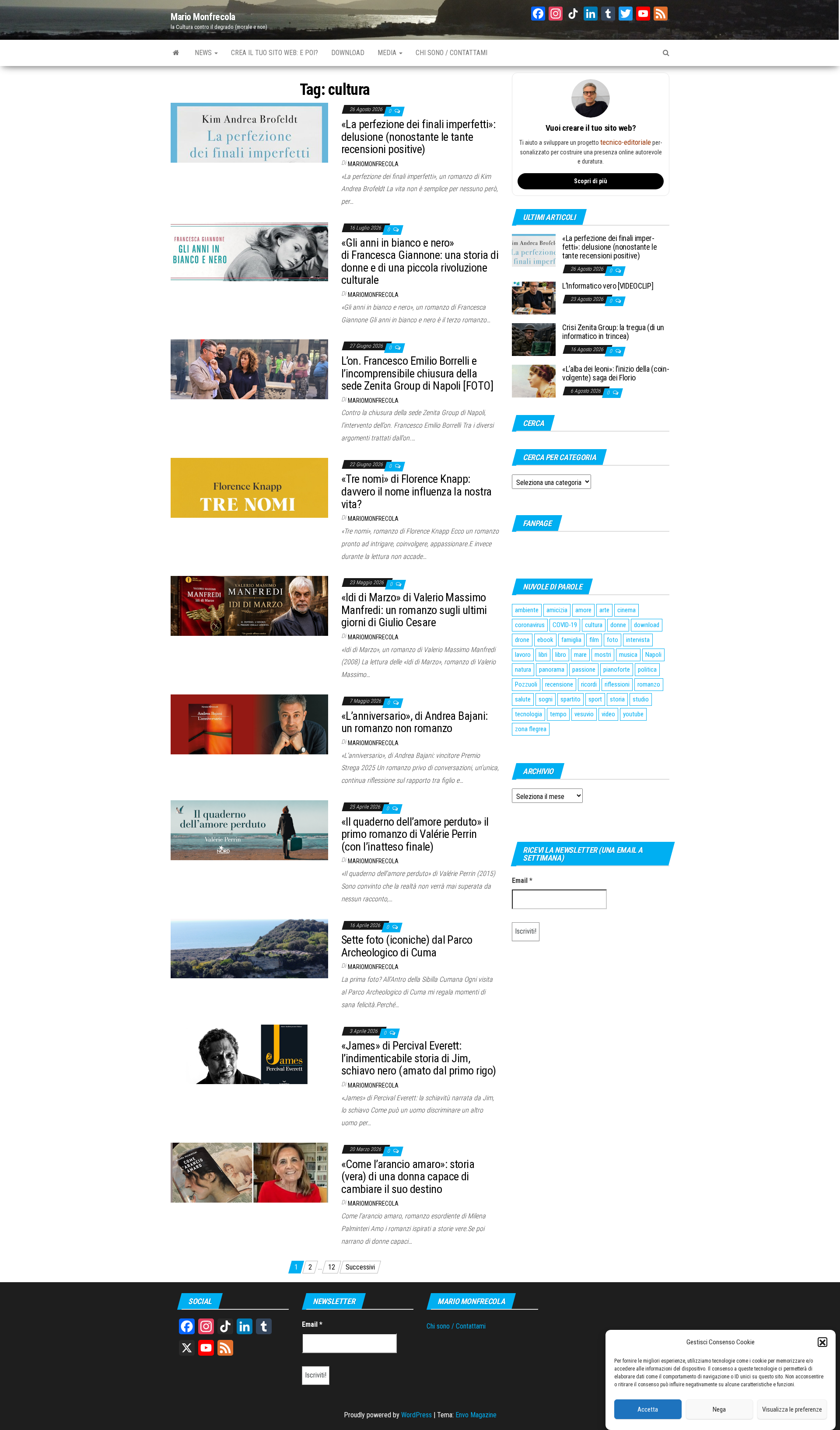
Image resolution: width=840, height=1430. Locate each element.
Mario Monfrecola (203, 16)
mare (580, 655)
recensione (559, 684)
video (608, 714)
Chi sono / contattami (451, 53)
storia (617, 699)
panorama (551, 669)
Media (388, 53)
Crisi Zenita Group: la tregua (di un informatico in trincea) (613, 332)
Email (522, 880)
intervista (638, 640)
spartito (570, 699)
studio (641, 699)
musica (628, 655)
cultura (593, 625)
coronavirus (530, 625)
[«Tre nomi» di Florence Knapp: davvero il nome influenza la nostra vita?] (249, 487)
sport (595, 699)
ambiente (527, 610)
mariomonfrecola (373, 163)
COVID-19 (565, 625)
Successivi (360, 1267)
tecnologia (528, 714)
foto (612, 640)
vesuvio (584, 714)
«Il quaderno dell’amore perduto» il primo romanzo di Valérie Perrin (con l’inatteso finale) (415, 834)
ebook (545, 640)
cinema (626, 610)
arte (604, 610)
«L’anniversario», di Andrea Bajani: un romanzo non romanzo (414, 722)
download (646, 625)
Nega (719, 1409)
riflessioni (617, 684)
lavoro (523, 655)
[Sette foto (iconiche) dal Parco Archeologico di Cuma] (249, 948)
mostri (603, 655)
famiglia (571, 640)
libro (560, 655)
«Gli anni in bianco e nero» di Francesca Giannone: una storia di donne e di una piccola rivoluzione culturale (419, 261)
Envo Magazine (476, 1415)
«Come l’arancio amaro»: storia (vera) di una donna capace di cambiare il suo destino (407, 1177)
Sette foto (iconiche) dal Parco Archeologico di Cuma (406, 946)
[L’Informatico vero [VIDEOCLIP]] (534, 297)
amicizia (556, 610)
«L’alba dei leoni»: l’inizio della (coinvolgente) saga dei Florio (615, 373)
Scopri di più (590, 181)
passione (583, 669)
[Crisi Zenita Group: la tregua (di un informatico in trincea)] (534, 339)
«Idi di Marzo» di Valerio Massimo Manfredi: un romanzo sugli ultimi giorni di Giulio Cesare (414, 610)
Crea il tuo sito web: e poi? (274, 53)
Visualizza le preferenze (792, 1409)
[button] (822, 1342)
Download (347, 53)
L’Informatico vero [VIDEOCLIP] (607, 285)
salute (523, 699)
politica (647, 669)
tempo (558, 714)
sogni (546, 699)
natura (523, 669)
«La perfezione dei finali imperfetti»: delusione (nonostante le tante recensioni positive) (418, 137)
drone (522, 640)
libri (543, 655)
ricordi (589, 684)
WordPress (416, 1415)
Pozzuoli (526, 684)
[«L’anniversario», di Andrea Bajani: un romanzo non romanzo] (249, 724)
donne (618, 625)
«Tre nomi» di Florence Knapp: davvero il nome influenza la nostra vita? (416, 491)
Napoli (653, 655)
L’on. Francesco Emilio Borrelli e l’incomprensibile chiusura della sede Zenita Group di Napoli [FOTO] (417, 373)
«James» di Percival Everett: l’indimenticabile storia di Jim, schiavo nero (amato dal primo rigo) (418, 1058)
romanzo (648, 684)
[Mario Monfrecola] (176, 53)
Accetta (647, 1409)
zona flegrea (530, 729)
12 (331, 1267)
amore (583, 610)
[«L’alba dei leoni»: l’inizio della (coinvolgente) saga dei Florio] (534, 381)
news (204, 53)
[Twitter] (625, 15)
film (594, 640)
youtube (633, 714)
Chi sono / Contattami (456, 1326)
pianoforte (616, 669)
